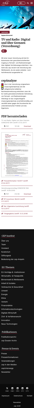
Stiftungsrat (6, 256)
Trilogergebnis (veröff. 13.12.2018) (15, 213)
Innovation (5, 320)
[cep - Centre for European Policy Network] (5, 3)
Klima (3, 298)
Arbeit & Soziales (8, 283)
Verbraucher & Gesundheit (12, 287)
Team (3, 244)
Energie (4, 294)
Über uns (5, 241)
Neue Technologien (9, 324)
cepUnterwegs (7, 368)
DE (3, 51)
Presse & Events (10, 348)
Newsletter (5, 372)
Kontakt (29, 396)
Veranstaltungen (8, 361)
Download (27, 126)
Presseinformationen (9, 357)
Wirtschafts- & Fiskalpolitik (12, 276)
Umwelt (4, 291)
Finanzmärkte (6, 305)
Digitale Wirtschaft (8, 313)
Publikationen (9, 332)
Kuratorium (5, 252)
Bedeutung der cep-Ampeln (12, 259)
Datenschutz (18, 396)
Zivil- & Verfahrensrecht (11, 317)
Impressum (5, 396)
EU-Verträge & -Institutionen (13, 272)
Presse (4, 353)
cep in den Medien (9, 365)
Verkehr (4, 302)
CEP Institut (8, 235)
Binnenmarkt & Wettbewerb (12, 280)
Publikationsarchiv (8, 337)
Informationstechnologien (11, 309)
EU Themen (8, 267)
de (21, 3)
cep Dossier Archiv (9, 341)
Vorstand (5, 248)
